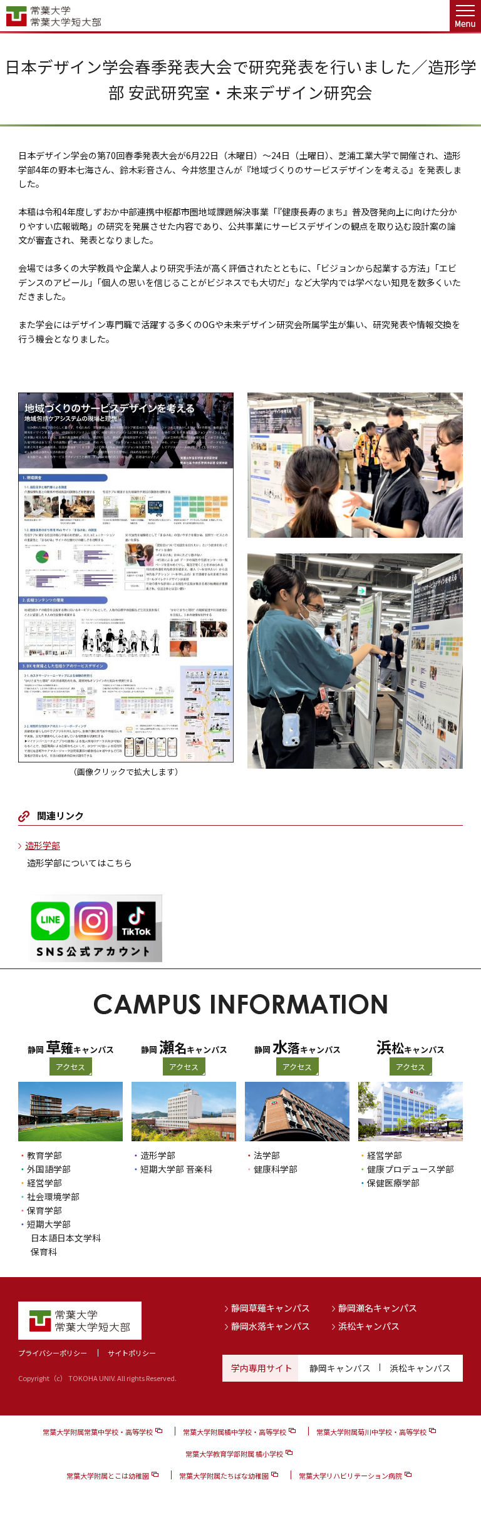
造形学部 (42, 845)
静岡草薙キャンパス (270, 1307)
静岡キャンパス (340, 1368)
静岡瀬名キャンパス (377, 1307)
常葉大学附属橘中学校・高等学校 (234, 1432)
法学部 (267, 1155)
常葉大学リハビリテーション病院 (350, 1476)
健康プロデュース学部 (410, 1169)
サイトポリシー (132, 1353)
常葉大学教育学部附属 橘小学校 (234, 1454)
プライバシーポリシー (52, 1353)
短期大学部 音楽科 (176, 1169)
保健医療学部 (393, 1182)
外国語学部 (49, 1169)
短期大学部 (49, 1224)
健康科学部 (275, 1169)
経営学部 (44, 1182)
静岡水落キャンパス (270, 1326)
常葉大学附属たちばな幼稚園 (224, 1476)
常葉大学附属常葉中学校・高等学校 (98, 1432)
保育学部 (44, 1210)
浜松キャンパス (369, 1326)
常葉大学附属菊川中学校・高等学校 (371, 1432)
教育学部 (44, 1155)
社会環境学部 (53, 1196)
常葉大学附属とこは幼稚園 (107, 1476)
